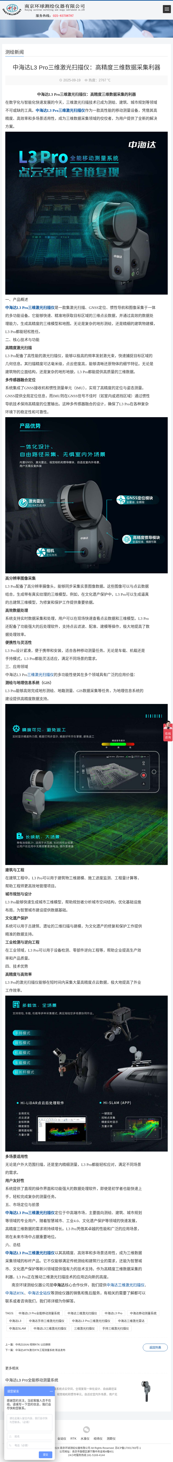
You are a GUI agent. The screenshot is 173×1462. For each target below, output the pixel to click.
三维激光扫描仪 (40, 675)
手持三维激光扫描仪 (115, 1328)
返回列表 (155, 1347)
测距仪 (111, 1438)
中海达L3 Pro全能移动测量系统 (39, 1313)
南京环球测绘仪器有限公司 (75, 1448)
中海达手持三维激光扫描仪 (46, 1321)
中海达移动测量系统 (143, 1313)
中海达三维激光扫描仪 (126, 1285)
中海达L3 (15, 1321)
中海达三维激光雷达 (131, 1321)
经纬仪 (98, 1438)
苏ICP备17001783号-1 (128, 1448)
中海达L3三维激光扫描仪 (50, 1328)
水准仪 (85, 1438)
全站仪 (61, 1438)
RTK (73, 1438)
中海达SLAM (17, 1328)
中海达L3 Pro (113, 1313)
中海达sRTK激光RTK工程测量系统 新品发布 (40, 1350)
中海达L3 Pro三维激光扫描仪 (91, 1321)
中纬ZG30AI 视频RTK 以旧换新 (33, 1344)
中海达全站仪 (39, 1293)
